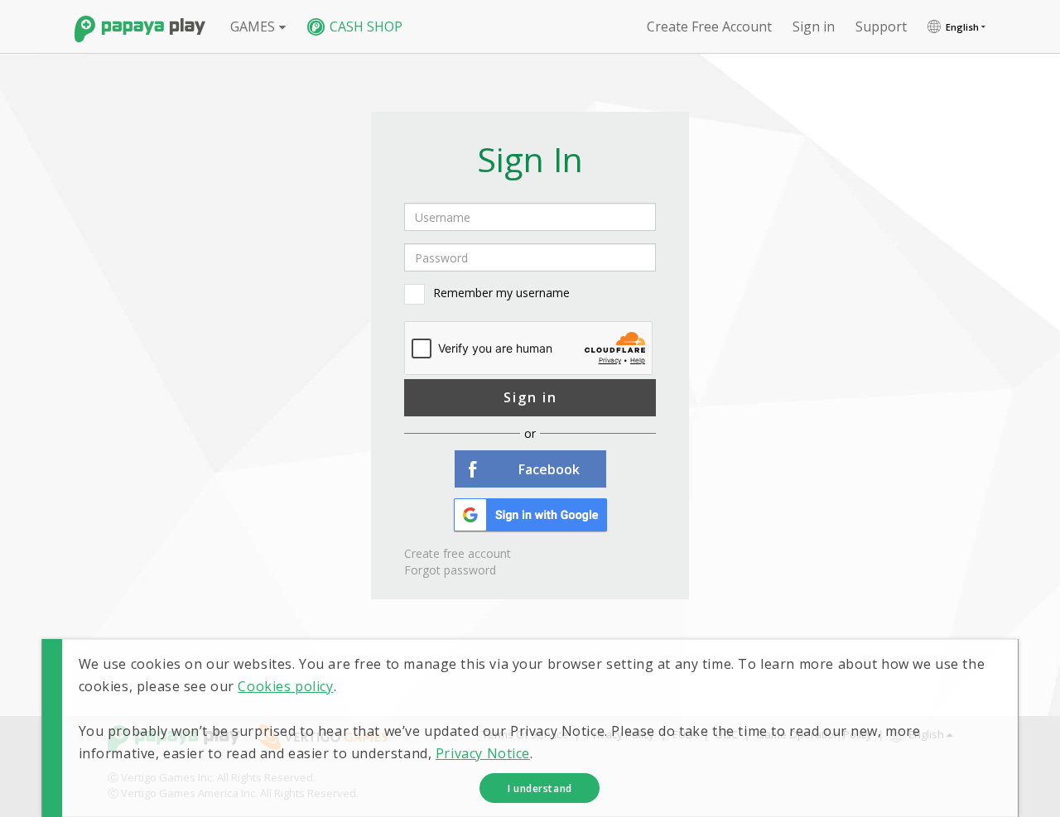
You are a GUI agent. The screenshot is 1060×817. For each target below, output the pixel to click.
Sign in (530, 397)
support (881, 26)
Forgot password (450, 570)
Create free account (709, 26)
